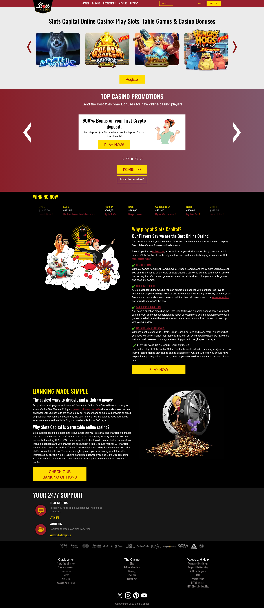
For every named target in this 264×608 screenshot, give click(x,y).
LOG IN (199, 3)
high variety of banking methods (85, 409)
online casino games (141, 259)
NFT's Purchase (198, 582)
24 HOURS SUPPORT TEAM (148, 307)
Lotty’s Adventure (132, 567)
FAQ (198, 575)
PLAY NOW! (114, 142)
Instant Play (132, 579)
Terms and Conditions (198, 563)
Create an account (66, 567)
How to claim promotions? (132, 179)
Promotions (109, 3)
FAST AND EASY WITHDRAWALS (150, 328)
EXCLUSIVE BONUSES (145, 286)
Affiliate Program (198, 571)
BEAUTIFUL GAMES (144, 265)
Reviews (134, 3)
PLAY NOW (158, 369)
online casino (158, 251)
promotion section (220, 297)
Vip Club (123, 3)
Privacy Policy (198, 579)
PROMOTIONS (132, 169)
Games (85, 3)
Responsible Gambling (198, 567)
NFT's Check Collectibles (198, 586)
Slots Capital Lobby (66, 563)
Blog (132, 563)
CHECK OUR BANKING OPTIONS (60, 474)
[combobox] (166, 3)
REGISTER (213, 3)
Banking (96, 3)
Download (132, 575)
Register (132, 79)
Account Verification (66, 582)
